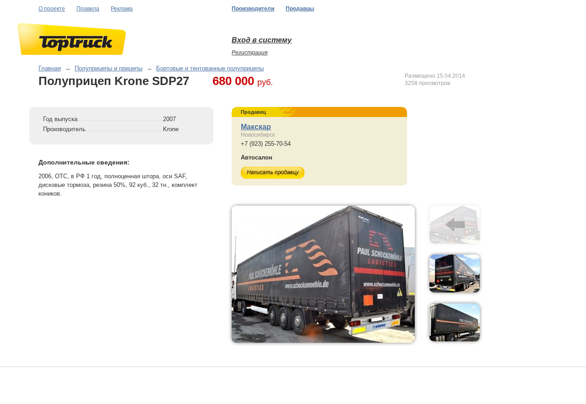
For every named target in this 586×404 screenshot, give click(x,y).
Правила (87, 8)
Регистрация (249, 52)
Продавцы (300, 8)
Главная (49, 68)
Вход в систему (262, 40)
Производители (253, 8)
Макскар (256, 127)
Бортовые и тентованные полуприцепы (210, 68)
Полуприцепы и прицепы (108, 68)
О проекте (51, 8)
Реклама (122, 8)
